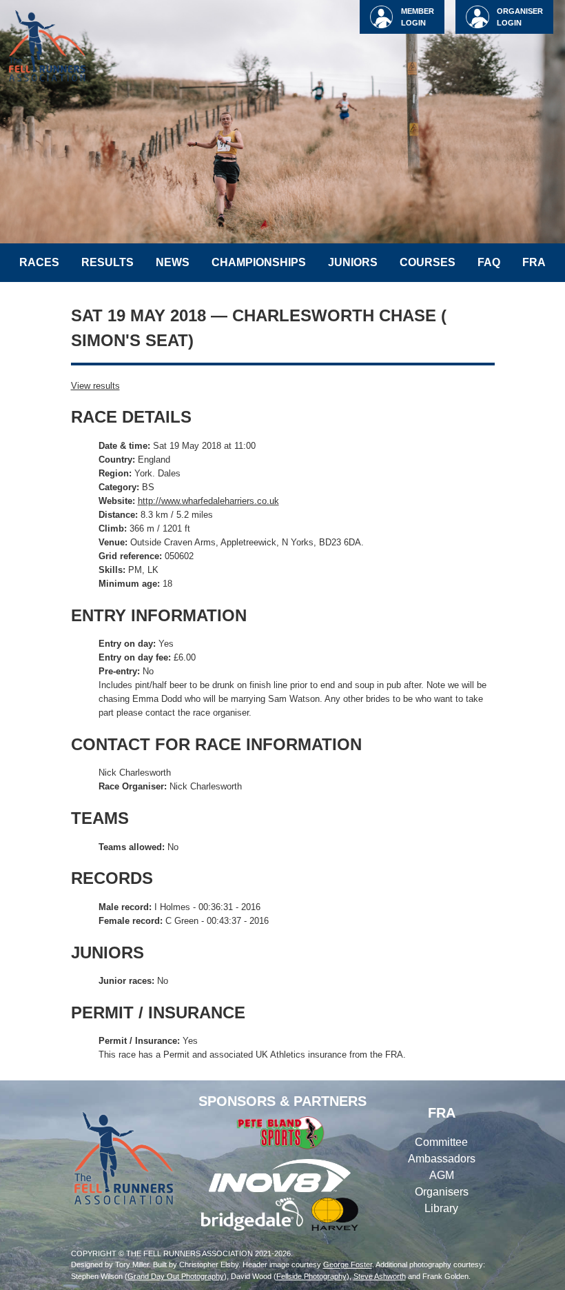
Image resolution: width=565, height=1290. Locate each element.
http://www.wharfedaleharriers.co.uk (208, 501)
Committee (441, 1142)
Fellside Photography (311, 1276)
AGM (441, 1175)
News (172, 262)
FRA (534, 262)
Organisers (442, 1192)
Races (39, 262)
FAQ (488, 262)
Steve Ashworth (379, 1276)
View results (95, 386)
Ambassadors (441, 1159)
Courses (427, 262)
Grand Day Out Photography (175, 1276)
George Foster (347, 1264)
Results (107, 262)
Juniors (353, 262)
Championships (259, 262)
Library (441, 1208)
